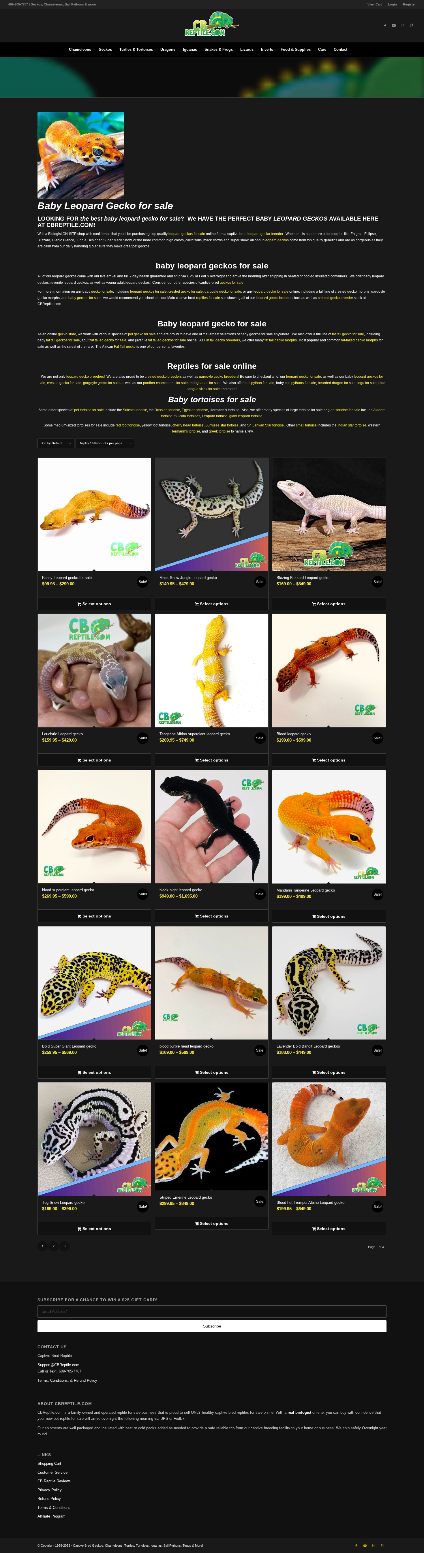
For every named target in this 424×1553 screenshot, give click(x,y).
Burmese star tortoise (222, 425)
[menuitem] (375, 4)
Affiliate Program (51, 1516)
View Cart (374, 4)
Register (409, 4)
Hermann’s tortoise (185, 431)
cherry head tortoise (188, 425)
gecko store (67, 334)
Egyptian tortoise (195, 410)
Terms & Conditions (53, 1507)
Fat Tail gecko (125, 347)
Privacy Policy (49, 1490)
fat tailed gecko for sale (108, 340)
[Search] (355, 49)
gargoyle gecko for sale (223, 291)
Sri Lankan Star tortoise (265, 425)
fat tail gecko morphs (280, 340)
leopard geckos (276, 240)
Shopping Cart (49, 1463)
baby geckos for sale (84, 298)
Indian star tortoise (351, 425)
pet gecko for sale (142, 334)
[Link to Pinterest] (411, 25)
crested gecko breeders (163, 377)
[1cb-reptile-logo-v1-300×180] (212, 25)
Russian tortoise (167, 410)
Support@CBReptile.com (58, 1365)
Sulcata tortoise (135, 410)
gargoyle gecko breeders (218, 377)
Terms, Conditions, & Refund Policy (67, 1380)
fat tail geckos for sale (63, 340)
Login (392, 4)
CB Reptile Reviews (54, 1481)
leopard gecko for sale (150, 218)
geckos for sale (231, 283)
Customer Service (52, 1472)
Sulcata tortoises (187, 416)
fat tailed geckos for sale (167, 340)
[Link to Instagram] (402, 25)
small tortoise (306, 425)
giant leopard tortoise (245, 416)
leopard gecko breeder (265, 234)
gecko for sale (102, 291)
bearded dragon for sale (337, 383)
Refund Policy (49, 1498)
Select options (96, 603)
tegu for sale (367, 383)
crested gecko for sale (185, 291)
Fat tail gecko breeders (222, 340)
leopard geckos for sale (186, 234)
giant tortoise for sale (344, 410)
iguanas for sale (208, 383)
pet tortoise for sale (89, 410)
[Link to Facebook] (385, 25)
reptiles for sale (208, 298)
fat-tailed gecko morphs (359, 340)
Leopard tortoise (215, 416)
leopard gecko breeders (85, 377)
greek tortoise (219, 431)
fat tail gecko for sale (348, 334)
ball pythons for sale (300, 383)
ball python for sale (259, 383)
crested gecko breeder (335, 298)
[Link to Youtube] (394, 25)
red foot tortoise (128, 425)
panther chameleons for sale (165, 383)
